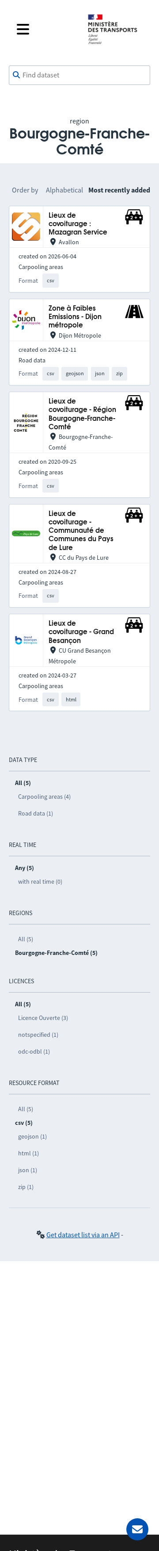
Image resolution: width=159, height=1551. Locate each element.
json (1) (27, 1170)
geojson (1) (32, 1136)
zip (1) (26, 1187)
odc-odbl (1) (34, 1051)
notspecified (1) (38, 1035)
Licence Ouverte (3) (43, 1018)
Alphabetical (64, 189)
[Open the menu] (45, 29)
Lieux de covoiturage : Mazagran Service (78, 224)
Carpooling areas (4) (44, 797)
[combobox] (79, 75)
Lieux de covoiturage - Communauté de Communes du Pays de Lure (81, 531)
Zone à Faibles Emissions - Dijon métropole (75, 317)
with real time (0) (40, 881)
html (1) (28, 1153)
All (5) (25, 939)
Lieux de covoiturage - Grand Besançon (81, 632)
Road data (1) (35, 813)
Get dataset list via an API (83, 1234)
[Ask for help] (137, 1529)
